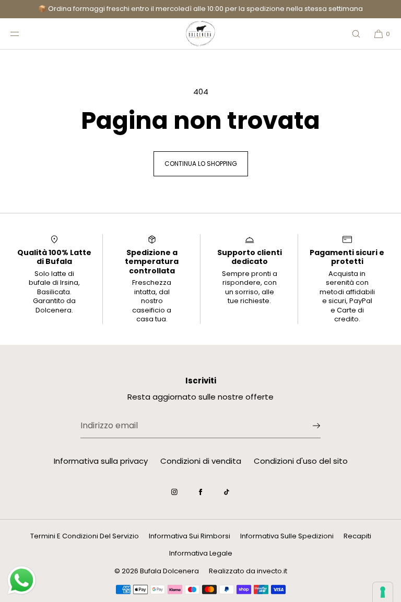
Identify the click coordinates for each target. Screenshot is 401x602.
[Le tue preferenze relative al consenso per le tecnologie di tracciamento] (383, 592)
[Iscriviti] (307, 425)
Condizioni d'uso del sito (301, 460)
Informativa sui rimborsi (189, 536)
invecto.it (272, 571)
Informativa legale (200, 553)
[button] (356, 33)
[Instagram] (174, 491)
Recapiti (357, 536)
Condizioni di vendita (200, 460)
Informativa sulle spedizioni (287, 536)
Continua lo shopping (200, 163)
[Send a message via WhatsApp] (21, 580)
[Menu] (23, 33)
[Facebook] (200, 491)
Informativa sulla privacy (101, 460)
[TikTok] (226, 491)
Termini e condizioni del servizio (84, 536)
